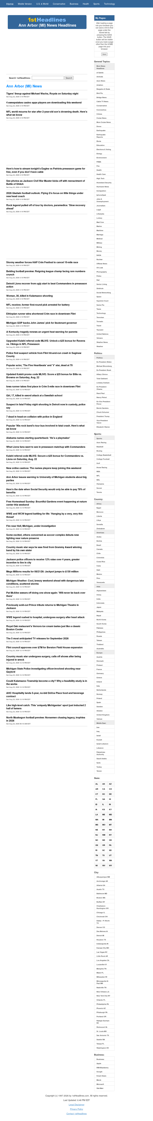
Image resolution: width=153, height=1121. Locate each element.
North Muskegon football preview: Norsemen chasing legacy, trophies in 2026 (45, 719)
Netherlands (101, 690)
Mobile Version (25, 3)
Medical (99, 238)
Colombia (100, 557)
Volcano (100, 338)
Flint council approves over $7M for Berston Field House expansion (44, 647)
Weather (100, 346)
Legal (99, 209)
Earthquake (101, 130)
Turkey (99, 767)
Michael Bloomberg (104, 366)
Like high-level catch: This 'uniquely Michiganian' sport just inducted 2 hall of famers (46, 706)
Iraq (98, 731)
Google (99, 1071)
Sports (96, 3)
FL (96, 799)
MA (96, 819)
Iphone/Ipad (101, 195)
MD (110, 814)
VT (96, 860)
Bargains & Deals (103, 89)
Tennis (99, 492)
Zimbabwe (101, 528)
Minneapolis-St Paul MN (102, 982)
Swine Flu (100, 305)
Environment (102, 157)
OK (96, 845)
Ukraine (99, 711)
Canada (99, 549)
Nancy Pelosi (102, 397)
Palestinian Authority (101, 753)
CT (96, 794)
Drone (99, 126)
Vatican (99, 719)
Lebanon (100, 748)
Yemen (99, 771)
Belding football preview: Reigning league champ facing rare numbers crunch (45, 272)
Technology (109, 3)
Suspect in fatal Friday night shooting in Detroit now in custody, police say (45, 406)
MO (103, 824)
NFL (98, 475)
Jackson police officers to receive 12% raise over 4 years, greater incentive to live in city (43, 561)
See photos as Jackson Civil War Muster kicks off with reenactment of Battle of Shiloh (45, 182)
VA (103, 860)
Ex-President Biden (104, 362)
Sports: (99, 438)
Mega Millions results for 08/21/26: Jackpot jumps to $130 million (42, 571)
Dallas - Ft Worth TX (103, 922)
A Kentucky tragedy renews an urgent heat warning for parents (41, 331)
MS (96, 824)
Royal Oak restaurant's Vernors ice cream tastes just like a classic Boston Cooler (43, 627)
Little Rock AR (102, 956)
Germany (100, 673)
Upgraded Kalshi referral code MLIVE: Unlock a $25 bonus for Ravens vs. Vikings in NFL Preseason (45, 342)
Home (9, 4)
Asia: (99, 586)
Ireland (99, 682)
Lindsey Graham (103, 383)
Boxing (99, 451)
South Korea (101, 624)
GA (103, 799)
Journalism (101, 205)
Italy (98, 686)
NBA (98, 471)
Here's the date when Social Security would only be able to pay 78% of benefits (45, 490)
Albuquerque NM (103, 877)
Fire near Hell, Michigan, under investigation (31, 526)
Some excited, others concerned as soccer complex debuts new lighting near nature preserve (42, 536)
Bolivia (99, 541)
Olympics (100, 484)
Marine (99, 226)
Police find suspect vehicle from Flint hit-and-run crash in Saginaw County (43, 354)
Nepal (99, 615)
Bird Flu (100, 93)
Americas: (100, 532)
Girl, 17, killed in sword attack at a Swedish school (34, 395)
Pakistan (100, 628)
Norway (99, 694)
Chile (99, 553)
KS (103, 809)
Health (86, 3)
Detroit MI (100, 935)
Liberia (99, 516)
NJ (96, 834)
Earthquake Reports (101, 135)
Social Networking (104, 292)
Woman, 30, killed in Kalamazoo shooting (29, 295)
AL (96, 784)
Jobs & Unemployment (103, 200)
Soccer (99, 488)
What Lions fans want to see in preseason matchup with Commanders (45, 446)
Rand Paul (101, 393)
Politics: (100, 358)
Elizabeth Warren (103, 427)
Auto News (101, 81)
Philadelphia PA (103, 1004)
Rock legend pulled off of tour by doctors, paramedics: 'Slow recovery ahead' (45, 206)
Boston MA (101, 898)
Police (99, 276)
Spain (99, 702)
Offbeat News (102, 263)
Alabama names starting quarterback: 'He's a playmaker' (38, 438)
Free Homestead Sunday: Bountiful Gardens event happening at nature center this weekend (46, 503)
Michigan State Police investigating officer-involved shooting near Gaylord (43, 670)
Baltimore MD (102, 893)
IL (103, 804)
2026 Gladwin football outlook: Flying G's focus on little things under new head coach (44, 194)
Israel (99, 735)
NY (110, 834)
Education (101, 145)
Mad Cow (100, 222)
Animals (100, 76)
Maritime (100, 230)
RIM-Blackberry (102, 1067)
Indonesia (100, 603)
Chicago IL (101, 912)
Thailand (100, 644)
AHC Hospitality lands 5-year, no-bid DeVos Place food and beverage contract (45, 694)
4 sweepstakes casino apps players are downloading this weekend (44, 102)
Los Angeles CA (103, 960)
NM (103, 834)
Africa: (99, 504)
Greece (99, 677)
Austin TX (100, 889)
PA (110, 845)
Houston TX (101, 940)
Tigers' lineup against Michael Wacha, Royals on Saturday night (42, 93)
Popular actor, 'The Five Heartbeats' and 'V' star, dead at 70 (39, 365)
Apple (99, 1063)
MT (110, 824)
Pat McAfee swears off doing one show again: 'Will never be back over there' (45, 594)
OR (103, 845)
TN (96, 855)
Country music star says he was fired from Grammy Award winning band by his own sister (44, 548)
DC (103, 794)
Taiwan (99, 640)
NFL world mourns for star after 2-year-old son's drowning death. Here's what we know (46, 113)
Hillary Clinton (102, 374)
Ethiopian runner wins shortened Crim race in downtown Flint (41, 313)
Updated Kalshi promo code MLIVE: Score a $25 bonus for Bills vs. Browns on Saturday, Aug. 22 (44, 375)
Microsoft (100, 1084)
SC (103, 850)
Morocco (100, 512)
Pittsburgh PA (102, 1012)
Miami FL (100, 973)
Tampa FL (100, 1044)
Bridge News (102, 97)
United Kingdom (103, 715)
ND (103, 840)
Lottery (99, 218)
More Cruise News (104, 122)
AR (96, 789)
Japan (99, 607)
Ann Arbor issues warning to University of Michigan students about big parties (46, 478)
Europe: (100, 653)
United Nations (102, 334)
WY (110, 865)
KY (110, 809)
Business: (100, 1059)
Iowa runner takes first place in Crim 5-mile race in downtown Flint (43, 386)
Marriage (100, 234)
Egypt (99, 508)
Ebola (99, 141)
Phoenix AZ (101, 1008)
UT (110, 855)
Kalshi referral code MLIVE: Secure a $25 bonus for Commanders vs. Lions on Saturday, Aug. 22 (45, 457)
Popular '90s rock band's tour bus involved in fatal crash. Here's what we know (45, 427)
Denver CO (101, 927)
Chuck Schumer (103, 412)
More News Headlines (101, 67)
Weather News (102, 342)
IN (110, 804)
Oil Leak (100, 267)
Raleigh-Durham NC (103, 1022)
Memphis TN (101, 969)
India (98, 599)
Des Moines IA (102, 931)
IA (96, 809)
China (99, 595)
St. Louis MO (102, 1031)
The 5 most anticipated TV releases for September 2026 (37, 638)
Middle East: (101, 723)
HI (110, 799)
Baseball (100, 447)
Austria (99, 657)
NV (103, 829)
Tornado (100, 321)
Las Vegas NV (102, 952)
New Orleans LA (103, 992)
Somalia (100, 524)
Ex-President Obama (102, 388)
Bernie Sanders (102, 408)
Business (74, 3)
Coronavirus (101, 110)
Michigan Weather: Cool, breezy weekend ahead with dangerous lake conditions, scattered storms (45, 582)
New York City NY (103, 996)
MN (110, 819)
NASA (99, 255)
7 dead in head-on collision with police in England (34, 416)
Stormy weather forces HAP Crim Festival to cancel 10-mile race (42, 262)
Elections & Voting (104, 149)
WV (103, 865)
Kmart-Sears (101, 1076)
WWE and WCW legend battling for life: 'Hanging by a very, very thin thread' (44, 515)
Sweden (100, 706)
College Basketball (104, 455)
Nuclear (99, 259)
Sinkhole (100, 288)
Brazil (99, 545)
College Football (103, 459)
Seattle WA (101, 1039)
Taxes (99, 309)
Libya (99, 520)
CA (103, 789)
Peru (98, 578)
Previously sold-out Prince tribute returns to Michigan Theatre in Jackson (42, 606)
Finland (99, 665)
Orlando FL (101, 1000)
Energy (99, 153)
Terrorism (100, 317)
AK (103, 784)
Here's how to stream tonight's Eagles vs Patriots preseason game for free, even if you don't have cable (45, 170)
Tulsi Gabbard (102, 378)
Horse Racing (102, 467)
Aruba (99, 537)
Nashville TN (101, 987)
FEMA (99, 162)
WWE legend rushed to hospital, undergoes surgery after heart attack (45, 617)
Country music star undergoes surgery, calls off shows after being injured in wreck (43, 658)
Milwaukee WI (102, 977)
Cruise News (101, 118)
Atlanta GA (101, 885)
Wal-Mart (100, 1088)
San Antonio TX (103, 1035)
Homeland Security (104, 182)
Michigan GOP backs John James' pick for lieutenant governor (41, 322)
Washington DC (103, 1048)
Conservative (59, 3)
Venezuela (101, 582)
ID (96, 804)
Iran (98, 727)
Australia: (100, 648)
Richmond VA (102, 1027)
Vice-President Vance (102, 421)
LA (96, 814)
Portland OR (101, 1016)
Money (99, 251)
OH (110, 840)
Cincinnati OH (102, 916)
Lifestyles (100, 214)
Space (99, 296)
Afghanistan (101, 590)
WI (96, 865)
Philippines (101, 632)
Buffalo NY (101, 902)
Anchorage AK (102, 881)
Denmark (100, 661)
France (99, 669)
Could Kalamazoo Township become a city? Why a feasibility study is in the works (46, 682)
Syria (98, 763)
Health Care (101, 174)
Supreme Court (102, 301)
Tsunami (100, 330)
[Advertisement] (47, 51)
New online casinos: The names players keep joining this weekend (43, 468)
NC (96, 840)
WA (110, 860)
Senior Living (102, 284)
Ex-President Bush (104, 370)
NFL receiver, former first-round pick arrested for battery (38, 304)
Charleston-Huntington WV (103, 907)
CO (110, 789)
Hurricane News (103, 186)
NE (96, 829)
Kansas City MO (103, 948)
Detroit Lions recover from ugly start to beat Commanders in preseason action (46, 285)
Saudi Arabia (102, 758)
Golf (98, 463)
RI (96, 850)
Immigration (101, 191)
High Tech (100, 178)
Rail (98, 280)
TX (103, 855)
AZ (110, 784)
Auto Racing (101, 442)
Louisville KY (102, 964)
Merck (99, 1080)
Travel (99, 325)
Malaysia (100, 611)
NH (110, 829)
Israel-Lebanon (102, 744)
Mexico (99, 574)
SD (110, 850)
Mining (99, 247)
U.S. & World (42, 3)
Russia (99, 636)
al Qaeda (100, 72)
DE (110, 794)
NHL (98, 480)
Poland (99, 698)
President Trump (103, 416)
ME (103, 814)
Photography (102, 272)
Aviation (100, 85)
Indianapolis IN (102, 944)
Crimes (99, 114)
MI (103, 819)
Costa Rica (101, 561)
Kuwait (99, 740)
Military (99, 243)
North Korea (101, 619)
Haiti (98, 570)
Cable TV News (102, 101)
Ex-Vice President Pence (103, 402)
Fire (98, 166)
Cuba (99, 566)
